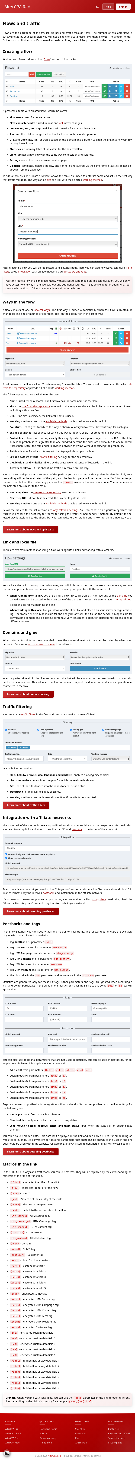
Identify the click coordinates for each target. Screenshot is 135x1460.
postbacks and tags (74, 271)
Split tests (45, 1433)
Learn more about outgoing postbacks (30, 1151)
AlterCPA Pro (11, 1428)
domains (122, 595)
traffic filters (28, 714)
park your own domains (41, 644)
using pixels (99, 899)
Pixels (78, 1438)
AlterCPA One (12, 1438)
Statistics (80, 1428)
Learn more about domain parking (28, 694)
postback (77, 829)
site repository (122, 599)
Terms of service (116, 1438)
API (61, 123)
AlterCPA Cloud (13, 1433)
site (49, 179)
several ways (42, 310)
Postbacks (80, 1433)
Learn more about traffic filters (26, 805)
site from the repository (36, 406)
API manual (81, 1442)
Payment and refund (119, 1433)
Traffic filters (46, 1442)
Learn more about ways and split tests (30, 529)
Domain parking (48, 1438)
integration (24, 271)
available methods (56, 421)
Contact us (113, 1428)
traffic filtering (48, 457)
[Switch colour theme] (7, 1452)
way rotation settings (66, 510)
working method (92, 179)
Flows (47, 59)
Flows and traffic (48, 1428)
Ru (97, 6)
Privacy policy (115, 1442)
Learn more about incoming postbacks (30, 911)
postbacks (48, 893)
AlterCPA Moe (12, 1442)
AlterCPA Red (17, 6)
